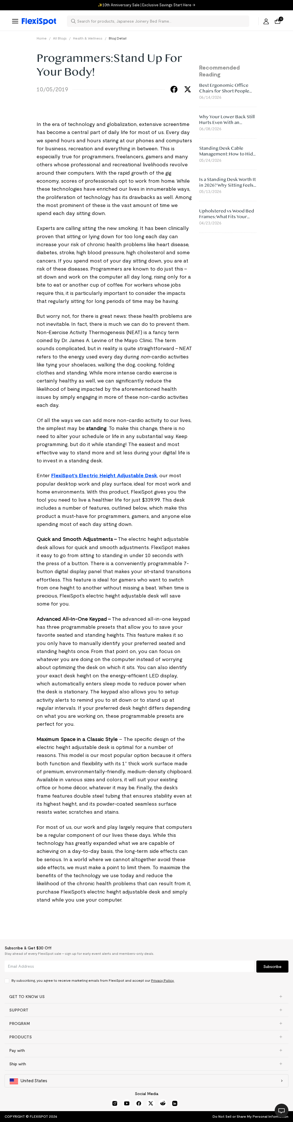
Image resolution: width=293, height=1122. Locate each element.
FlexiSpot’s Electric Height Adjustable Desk (104, 475)
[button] (146, 996)
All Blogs (60, 38)
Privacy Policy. (162, 980)
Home (42, 38)
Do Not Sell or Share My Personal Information (250, 1116)
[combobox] (161, 21)
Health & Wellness (87, 38)
